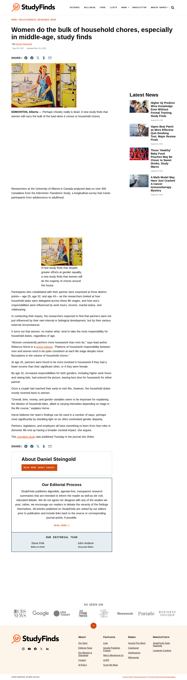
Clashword (133, 648)
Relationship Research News (37, 19)
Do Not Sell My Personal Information (162, 677)
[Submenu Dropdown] (128, 7)
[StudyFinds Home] (33, 7)
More (124, 7)
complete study (26, 436)
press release (44, 346)
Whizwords (133, 657)
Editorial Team (85, 648)
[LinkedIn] (47, 649)
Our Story (82, 643)
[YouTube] (29, 649)
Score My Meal (110, 665)
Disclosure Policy (140, 677)
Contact (82, 660)
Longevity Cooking (162, 650)
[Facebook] (35, 649)
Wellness (89, 7)
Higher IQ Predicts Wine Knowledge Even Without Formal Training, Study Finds (163, 109)
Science (75, 7)
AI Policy (82, 665)
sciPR (106, 660)
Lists (113, 7)
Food (103, 7)
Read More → (62, 525)
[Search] (173, 8)
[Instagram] (23, 649)
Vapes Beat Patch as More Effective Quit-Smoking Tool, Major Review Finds (163, 133)
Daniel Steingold (24, 44)
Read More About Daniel (39, 467)
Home (14, 19)
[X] (41, 649)
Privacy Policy (128, 677)
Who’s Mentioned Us (113, 655)
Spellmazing (134, 653)
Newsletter (139, 7)
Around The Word (136, 643)
